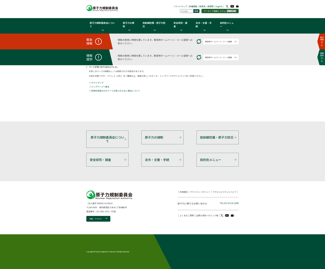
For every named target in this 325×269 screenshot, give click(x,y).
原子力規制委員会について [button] (102, 24)
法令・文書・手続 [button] (204, 24)
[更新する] (199, 41)
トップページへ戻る (100, 86)
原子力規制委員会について (107, 139)
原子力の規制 (154, 137)
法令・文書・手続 (157, 159)
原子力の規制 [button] (128, 24)
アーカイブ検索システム (215, 11)
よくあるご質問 (187, 215)
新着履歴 (193, 6)
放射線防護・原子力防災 (216, 137)
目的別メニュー (210, 159)
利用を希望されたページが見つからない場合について (115, 90)
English (219, 6)
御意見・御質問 (206, 6)
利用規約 (184, 191)
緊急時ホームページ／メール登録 (218, 41)
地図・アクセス (95, 218)
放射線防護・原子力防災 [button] (154, 24)
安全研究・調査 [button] (180, 24)
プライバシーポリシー (200, 191)
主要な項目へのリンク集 (207, 215)
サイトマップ (181, 6)
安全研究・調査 (100, 159)
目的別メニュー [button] (227, 24)
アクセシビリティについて (224, 191)
